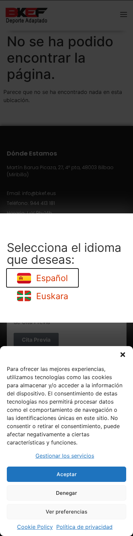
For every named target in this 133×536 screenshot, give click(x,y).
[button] (122, 354)
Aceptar (67, 474)
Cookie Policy (35, 526)
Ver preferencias (66, 511)
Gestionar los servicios (64, 455)
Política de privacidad (84, 526)
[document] (66, 268)
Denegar (66, 493)
